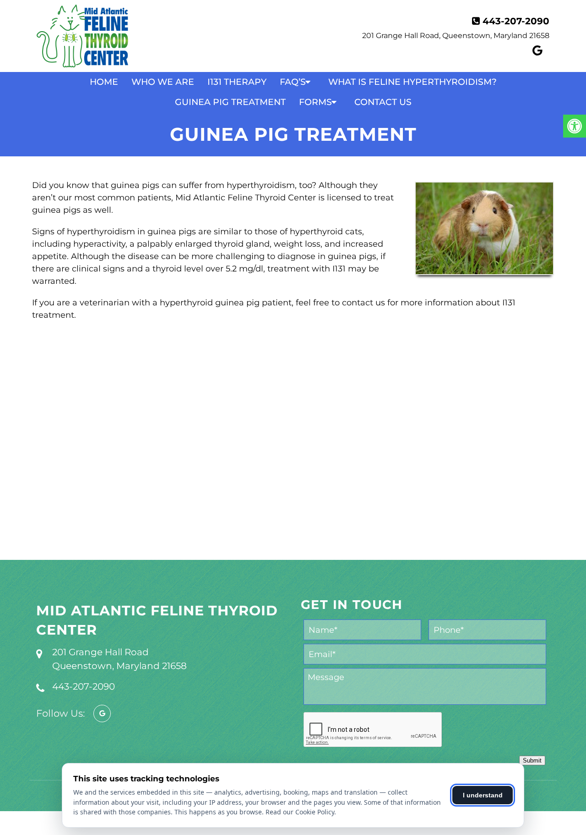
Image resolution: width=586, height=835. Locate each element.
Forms (315, 102)
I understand (483, 795)
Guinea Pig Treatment (230, 102)
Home (104, 82)
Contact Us (383, 102)
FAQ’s (293, 82)
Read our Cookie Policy (300, 811)
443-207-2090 (516, 21)
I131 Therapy (236, 82)
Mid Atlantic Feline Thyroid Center (157, 620)
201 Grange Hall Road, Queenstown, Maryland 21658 (455, 35)
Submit (532, 760)
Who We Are (162, 82)
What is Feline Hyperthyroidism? (412, 82)
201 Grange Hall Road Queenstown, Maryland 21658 (119, 659)
